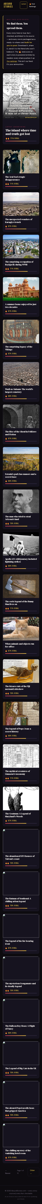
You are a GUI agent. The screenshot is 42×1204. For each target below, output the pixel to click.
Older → (32, 1171)
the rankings (12, 61)
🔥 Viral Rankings (32, 5)
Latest (23, 4)
